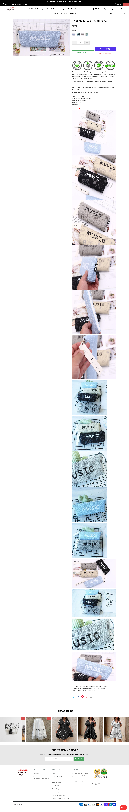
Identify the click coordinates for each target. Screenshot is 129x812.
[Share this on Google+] (86, 697)
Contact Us (58, 13)
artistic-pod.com (78, 793)
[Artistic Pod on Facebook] (3, 4)
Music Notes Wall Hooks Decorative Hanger (12, 729)
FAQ (92, 9)
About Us (70, 9)
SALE (28, 9)
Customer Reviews (57, 776)
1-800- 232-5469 (80, 785)
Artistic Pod (20, 804)
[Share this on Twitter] (74, 697)
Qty (73, 39)
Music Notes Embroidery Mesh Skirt (38, 729)
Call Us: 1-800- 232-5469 (19, 4)
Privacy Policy (55, 789)
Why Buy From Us (81, 9)
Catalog (61, 9)
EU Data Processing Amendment (60, 798)
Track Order (118, 9)
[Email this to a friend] (91, 697)
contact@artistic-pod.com (78, 781)
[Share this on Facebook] (78, 697)
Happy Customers (69, 13)
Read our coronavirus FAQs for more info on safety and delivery (64, 1)
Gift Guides (51, 9)
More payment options (105, 53)
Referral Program (56, 792)
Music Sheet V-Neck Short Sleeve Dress (116, 729)
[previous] (16, 47)
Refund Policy (55, 785)
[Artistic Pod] (10, 9)
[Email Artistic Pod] (9, 4)
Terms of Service (56, 782)
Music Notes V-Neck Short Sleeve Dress (64, 729)
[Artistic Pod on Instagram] (6, 4)
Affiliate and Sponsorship (104, 9)
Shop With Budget (38, 9)
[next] (67, 47)
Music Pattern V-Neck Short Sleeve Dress (90, 729)
